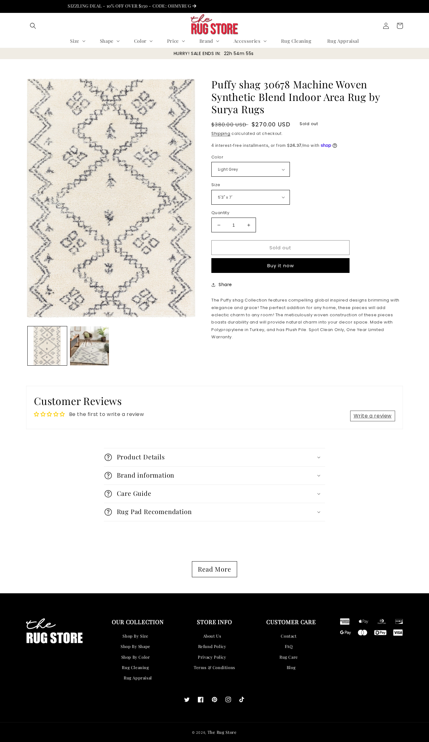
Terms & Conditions (214, 667)
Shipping (221, 133)
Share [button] (225, 284)
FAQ (289, 646)
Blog (291, 667)
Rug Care (289, 657)
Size (215, 185)
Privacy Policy (212, 657)
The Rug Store (222, 732)
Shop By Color (135, 657)
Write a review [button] (373, 415)
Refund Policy (212, 646)
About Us (212, 636)
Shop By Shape (135, 646)
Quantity (220, 213)
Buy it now (280, 265)
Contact (288, 636)
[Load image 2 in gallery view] (89, 346)
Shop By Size (135, 636)
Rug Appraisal (138, 677)
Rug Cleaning (135, 667)
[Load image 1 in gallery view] (47, 346)
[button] (33, 26)
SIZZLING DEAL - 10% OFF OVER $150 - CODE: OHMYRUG (116, 6)
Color (217, 157)
